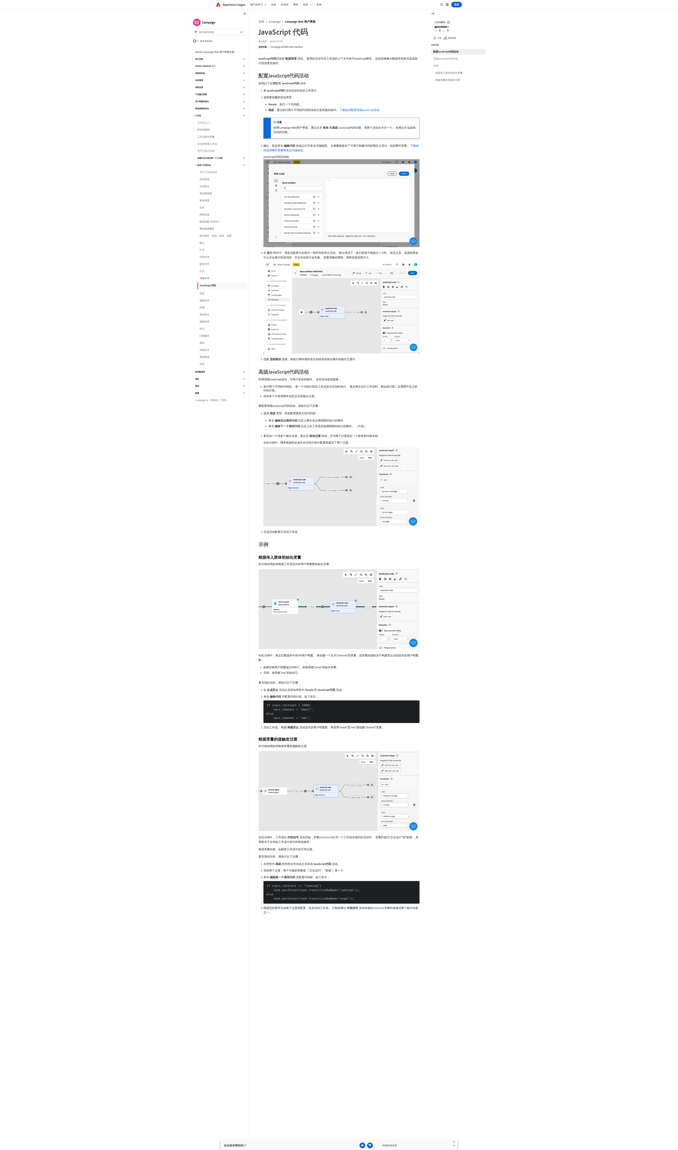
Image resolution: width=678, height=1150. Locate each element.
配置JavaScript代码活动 (446, 51)
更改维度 (204, 200)
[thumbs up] (362, 1145)
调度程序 (204, 321)
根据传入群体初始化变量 (449, 72)
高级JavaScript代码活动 (445, 58)
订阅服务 (204, 335)
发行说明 (199, 59)
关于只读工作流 (206, 151)
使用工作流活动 (204, 165)
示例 (435, 65)
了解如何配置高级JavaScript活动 (359, 110)
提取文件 (204, 264)
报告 (197, 379)
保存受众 (204, 314)
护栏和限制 (203, 129)
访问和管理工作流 (207, 143)
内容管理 (199, 80)
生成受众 (204, 186)
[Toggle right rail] (433, 14)
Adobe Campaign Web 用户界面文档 (214, 52)
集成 (197, 386)
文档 (261, 21)
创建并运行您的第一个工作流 (210, 158)
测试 (202, 342)
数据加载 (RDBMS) (209, 221)
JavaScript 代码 (208, 285)
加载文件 (204, 300)
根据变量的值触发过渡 (447, 79)
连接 (202, 293)
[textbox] (218, 32)
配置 (197, 393)
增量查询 (204, 278)
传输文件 (204, 350)
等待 (202, 364)
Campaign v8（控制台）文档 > (211, 400)
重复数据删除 (207, 228)
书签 (439, 38)
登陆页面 (199, 87)
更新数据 (204, 357)
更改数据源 (206, 193)
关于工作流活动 (208, 172)
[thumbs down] (370, 1145)
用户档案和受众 (202, 101)
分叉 (202, 271)
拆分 (202, 328)
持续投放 (204, 214)
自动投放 (204, 179)
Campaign (275, 21)
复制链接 (452, 38)
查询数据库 (200, 372)
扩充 (202, 249)
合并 (202, 207)
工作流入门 (203, 122)
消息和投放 (200, 73)
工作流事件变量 (206, 136)
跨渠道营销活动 (202, 108)
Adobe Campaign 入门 (205, 66)
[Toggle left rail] (245, 14)
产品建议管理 (201, 94)
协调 (202, 307)
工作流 (198, 115)
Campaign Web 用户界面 (300, 21)
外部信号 (204, 257)
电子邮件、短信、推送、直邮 (216, 235)
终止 (202, 242)
